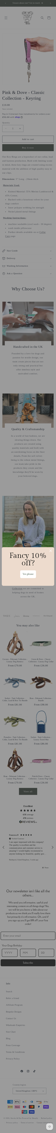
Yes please (28, 574)
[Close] (50, 550)
